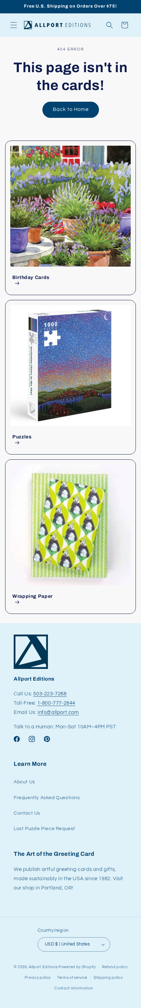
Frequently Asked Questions (47, 797)
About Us (24, 782)
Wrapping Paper (32, 596)
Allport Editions (43, 967)
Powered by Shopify (77, 967)
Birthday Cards (31, 277)
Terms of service (72, 977)
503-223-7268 (49, 693)
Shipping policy (108, 977)
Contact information (73, 988)
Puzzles (21, 436)
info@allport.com (58, 712)
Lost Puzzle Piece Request (44, 828)
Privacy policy (38, 977)
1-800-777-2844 (56, 703)
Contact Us (27, 813)
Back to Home (71, 109)
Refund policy (114, 967)
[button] (13, 25)
